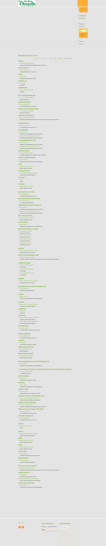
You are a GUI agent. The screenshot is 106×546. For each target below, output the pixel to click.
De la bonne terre (24, 328)
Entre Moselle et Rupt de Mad (27, 117)
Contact (22, 179)
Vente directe (23, 76)
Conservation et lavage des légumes (29, 173)
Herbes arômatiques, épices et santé (29, 250)
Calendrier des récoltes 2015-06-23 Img (29, 136)
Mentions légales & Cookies (26, 166)
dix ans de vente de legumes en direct (29, 398)
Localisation (23, 83)
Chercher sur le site (83, 10)
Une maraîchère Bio (25, 70)
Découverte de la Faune (26, 231)
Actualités (83, 31)
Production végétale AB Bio (26, 63)
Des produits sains (24, 200)
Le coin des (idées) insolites (26, 89)
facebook (22, 527)
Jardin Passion (23, 159)
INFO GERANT (23, 132)
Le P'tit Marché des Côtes (83, 34)
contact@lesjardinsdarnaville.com (49, 531)
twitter (19, 527)
